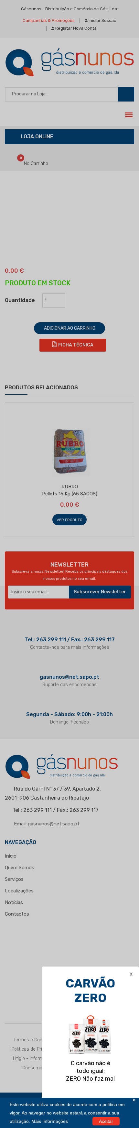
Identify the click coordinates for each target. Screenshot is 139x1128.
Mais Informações (49, 1121)
